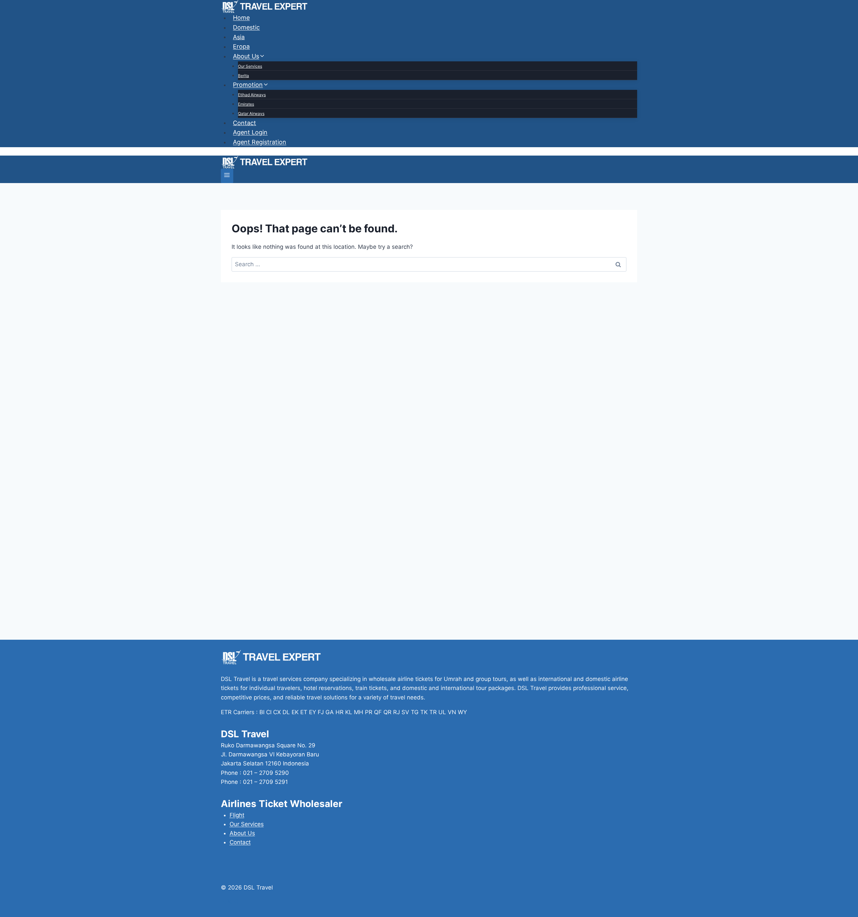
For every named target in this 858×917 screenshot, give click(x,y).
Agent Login (250, 132)
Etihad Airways (252, 94)
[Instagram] (235, 902)
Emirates (246, 104)
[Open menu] (227, 176)
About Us (242, 833)
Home (241, 17)
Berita (243, 75)
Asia (239, 36)
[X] (229, 902)
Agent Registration (259, 142)
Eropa (241, 46)
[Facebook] (224, 902)
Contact (244, 122)
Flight (237, 815)
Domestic (246, 27)
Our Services (250, 66)
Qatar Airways (251, 113)
